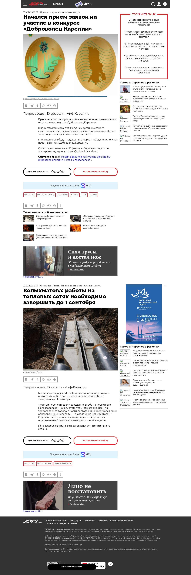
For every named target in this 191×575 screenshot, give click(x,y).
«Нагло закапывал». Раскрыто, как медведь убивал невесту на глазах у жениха (149, 402)
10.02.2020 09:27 (30, 12)
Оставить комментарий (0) (95, 172)
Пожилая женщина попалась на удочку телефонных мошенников (51, 236)
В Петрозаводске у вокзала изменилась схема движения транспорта (144, 22)
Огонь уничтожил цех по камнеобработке (94, 227)
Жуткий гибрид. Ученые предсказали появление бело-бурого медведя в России (150, 128)
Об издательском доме (56, 521)
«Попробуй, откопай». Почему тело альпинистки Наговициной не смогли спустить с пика (149, 88)
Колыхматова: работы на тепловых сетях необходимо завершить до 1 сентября (144, 34)
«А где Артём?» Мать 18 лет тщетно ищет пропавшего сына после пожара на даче (149, 352)
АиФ (40, 372)
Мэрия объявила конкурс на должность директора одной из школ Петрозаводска (74, 158)
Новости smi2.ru (33, 276)
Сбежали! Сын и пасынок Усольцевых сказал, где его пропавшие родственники (150, 362)
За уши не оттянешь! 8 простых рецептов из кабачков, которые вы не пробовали (150, 108)
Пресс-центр (76, 521)
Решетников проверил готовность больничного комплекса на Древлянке (144, 70)
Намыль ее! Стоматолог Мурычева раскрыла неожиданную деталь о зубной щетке (149, 392)
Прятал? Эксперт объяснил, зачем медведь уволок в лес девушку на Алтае (149, 118)
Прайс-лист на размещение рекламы (115, 521)
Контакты (89, 521)
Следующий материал (71, 567)
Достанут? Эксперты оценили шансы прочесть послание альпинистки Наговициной (150, 372)
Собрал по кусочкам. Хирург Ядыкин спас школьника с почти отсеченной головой (150, 138)
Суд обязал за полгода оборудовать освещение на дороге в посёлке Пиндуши (144, 58)
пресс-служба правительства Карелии (41, 98)
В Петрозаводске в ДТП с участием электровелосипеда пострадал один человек (144, 46)
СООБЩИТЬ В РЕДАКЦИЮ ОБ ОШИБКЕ (61, 524)
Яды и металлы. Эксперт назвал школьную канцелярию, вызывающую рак (147, 382)
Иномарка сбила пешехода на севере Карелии (50, 217)
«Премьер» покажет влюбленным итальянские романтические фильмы (98, 218)
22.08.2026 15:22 (30, 286)
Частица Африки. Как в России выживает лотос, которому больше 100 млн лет (149, 98)
